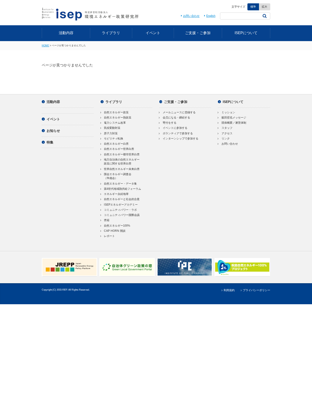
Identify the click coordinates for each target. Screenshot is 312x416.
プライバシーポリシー (256, 290)
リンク (226, 138)
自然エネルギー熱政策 (117, 117)
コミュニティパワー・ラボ (120, 209)
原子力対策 (111, 133)
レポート (109, 236)
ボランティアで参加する (178, 133)
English (210, 15)
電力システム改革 (115, 122)
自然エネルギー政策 (116, 112)
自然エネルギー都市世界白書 (122, 154)
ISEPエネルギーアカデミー (121, 204)
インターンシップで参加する (180, 138)
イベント (153, 33)
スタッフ (227, 127)
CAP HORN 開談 (115, 230)
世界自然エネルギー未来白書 (122, 169)
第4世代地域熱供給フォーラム (122, 188)
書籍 (106, 220)
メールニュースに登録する (179, 112)
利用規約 (229, 290)
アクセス (227, 133)
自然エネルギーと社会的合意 (122, 199)
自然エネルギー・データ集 (120, 183)
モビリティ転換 (113, 138)
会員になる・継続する (176, 117)
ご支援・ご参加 (198, 33)
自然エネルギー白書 (116, 143)
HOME (45, 45)
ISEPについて (246, 33)
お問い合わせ (191, 15)
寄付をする (169, 122)
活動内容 (66, 33)
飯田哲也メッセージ (234, 117)
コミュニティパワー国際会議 (122, 215)
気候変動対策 (112, 127)
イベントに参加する (175, 127)
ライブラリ (111, 33)
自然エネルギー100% (117, 225)
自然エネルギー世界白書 (119, 148)
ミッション (228, 112)
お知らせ (53, 130)
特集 (50, 142)
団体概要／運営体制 (234, 122)
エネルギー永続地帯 (116, 194)
